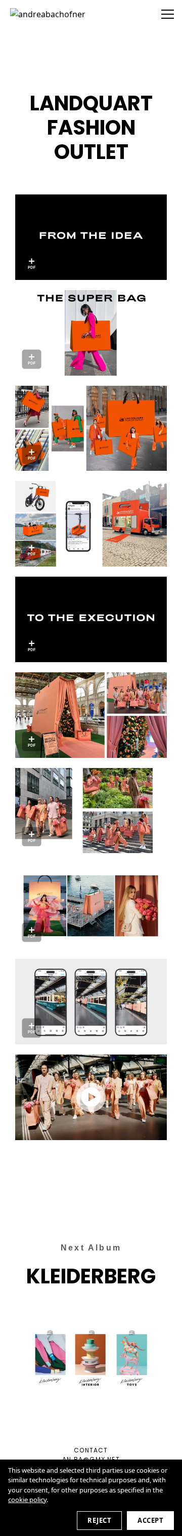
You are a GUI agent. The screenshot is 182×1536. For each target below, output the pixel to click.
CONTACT (91, 1450)
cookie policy (27, 1499)
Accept (150, 1520)
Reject (99, 1520)
